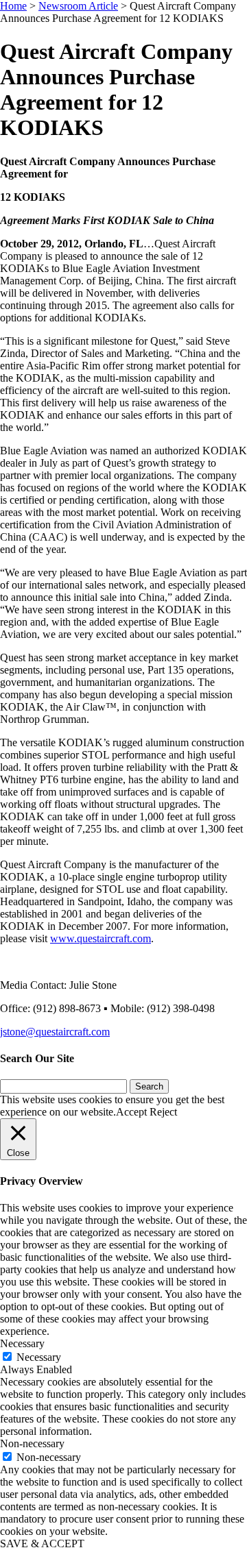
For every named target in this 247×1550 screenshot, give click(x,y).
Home (13, 6)
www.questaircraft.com (100, 938)
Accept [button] (131, 1112)
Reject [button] (163, 1112)
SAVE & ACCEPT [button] (42, 1543)
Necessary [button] (22, 1343)
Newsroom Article (78, 6)
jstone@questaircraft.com (55, 1031)
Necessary (38, 1357)
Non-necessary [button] (32, 1443)
